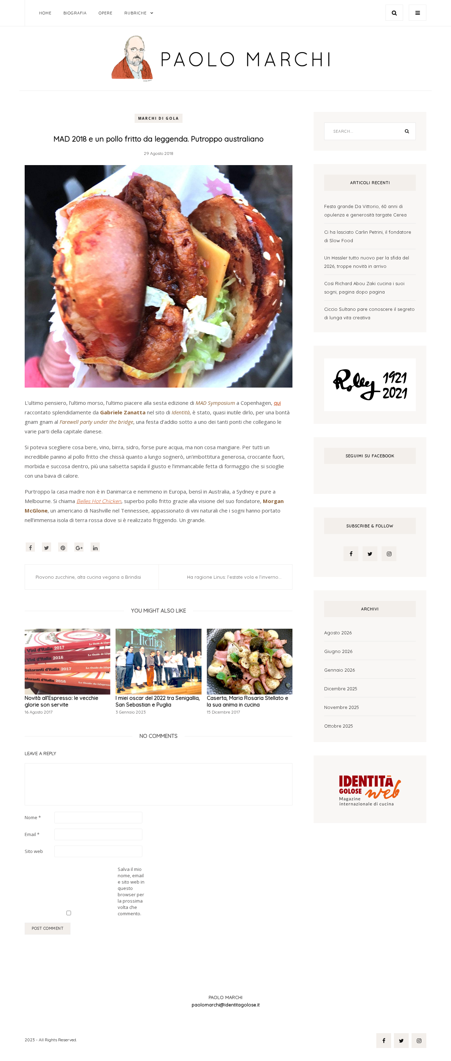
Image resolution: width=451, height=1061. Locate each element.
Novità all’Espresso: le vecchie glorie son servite (61, 701)
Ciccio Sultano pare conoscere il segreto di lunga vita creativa (369, 313)
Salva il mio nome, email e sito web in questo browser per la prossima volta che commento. (131, 891)
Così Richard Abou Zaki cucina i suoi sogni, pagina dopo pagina (364, 288)
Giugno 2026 (338, 651)
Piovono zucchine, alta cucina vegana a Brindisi (88, 577)
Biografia (75, 13)
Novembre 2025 (341, 707)
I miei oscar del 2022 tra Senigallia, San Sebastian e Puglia (158, 701)
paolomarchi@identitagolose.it (226, 1004)
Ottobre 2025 (338, 726)
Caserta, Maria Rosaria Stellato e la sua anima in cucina (247, 701)
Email (32, 834)
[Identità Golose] (370, 788)
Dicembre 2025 (340, 688)
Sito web (34, 851)
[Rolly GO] (370, 384)
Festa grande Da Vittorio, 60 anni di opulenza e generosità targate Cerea (365, 210)
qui (277, 403)
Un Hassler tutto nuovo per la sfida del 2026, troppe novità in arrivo (366, 262)
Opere (105, 13)
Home (45, 13)
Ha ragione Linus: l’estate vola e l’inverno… (234, 577)
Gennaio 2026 (339, 670)
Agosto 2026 (338, 632)
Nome (33, 817)
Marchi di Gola (158, 118)
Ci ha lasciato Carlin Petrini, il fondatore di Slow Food (367, 236)
